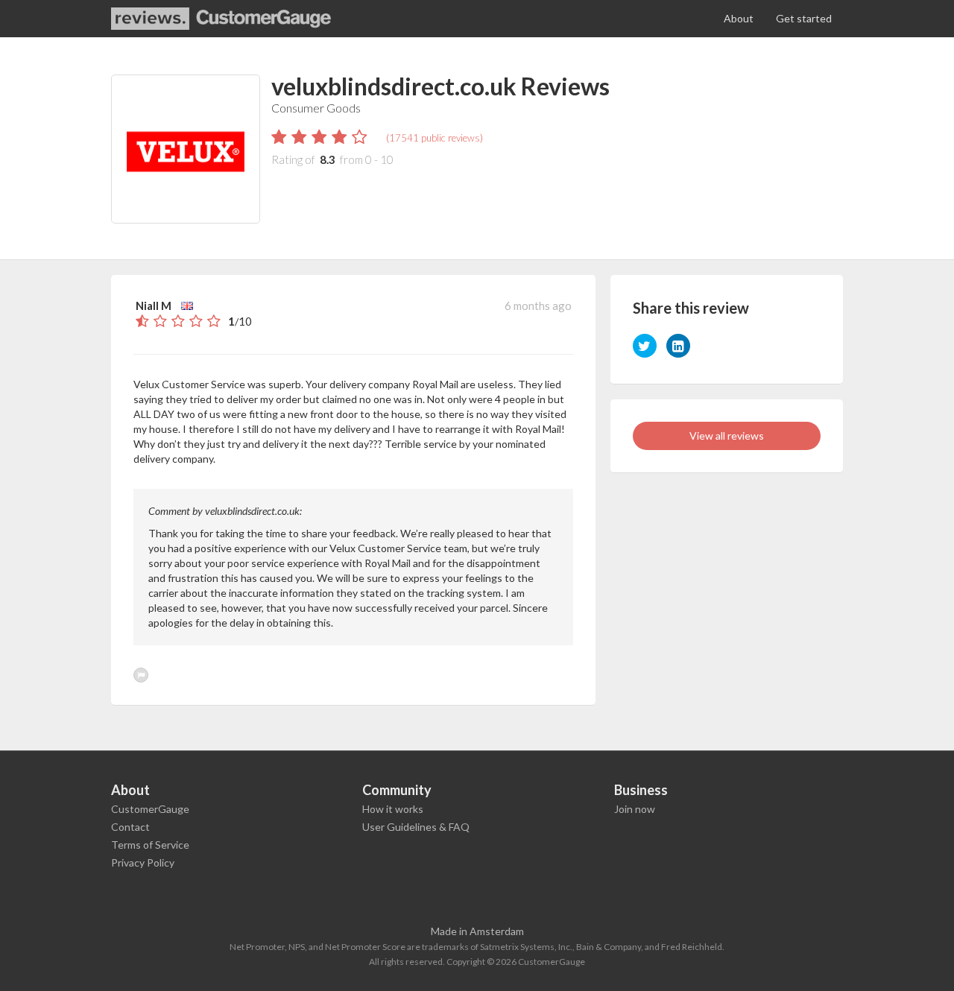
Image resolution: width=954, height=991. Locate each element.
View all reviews (726, 435)
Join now (634, 808)
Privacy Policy (142, 862)
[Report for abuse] (140, 675)
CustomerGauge (150, 808)
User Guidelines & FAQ (416, 826)
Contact (130, 826)
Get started (804, 18)
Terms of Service (150, 844)
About (739, 18)
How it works (392, 808)
